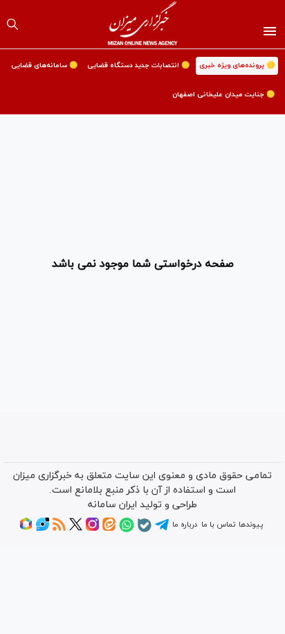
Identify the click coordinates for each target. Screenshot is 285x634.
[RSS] (59, 528)
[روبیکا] (26, 528)
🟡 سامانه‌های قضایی (44, 65)
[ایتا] (109, 528)
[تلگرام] (162, 529)
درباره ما (184, 524)
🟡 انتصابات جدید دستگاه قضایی (138, 65)
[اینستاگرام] (92, 528)
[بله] (144, 530)
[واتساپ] (126, 530)
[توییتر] (75, 528)
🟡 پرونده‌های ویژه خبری (237, 65)
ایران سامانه (112, 504)
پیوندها (251, 524)
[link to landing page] (143, 24)
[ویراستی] (42, 528)
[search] (12, 24)
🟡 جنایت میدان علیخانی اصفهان (223, 94)
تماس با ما (218, 524)
